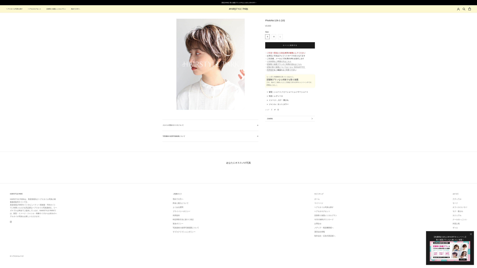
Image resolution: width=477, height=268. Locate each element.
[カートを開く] (469, 8)
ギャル (455, 228)
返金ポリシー (178, 224)
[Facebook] (271, 109)
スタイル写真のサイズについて (173, 125)
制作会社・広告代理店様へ (324, 236)
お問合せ (317, 224)
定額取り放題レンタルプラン (56, 9)
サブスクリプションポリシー (184, 232)
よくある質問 (178, 207)
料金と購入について (180, 203)
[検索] (464, 9)
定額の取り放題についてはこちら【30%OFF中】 (286, 67)
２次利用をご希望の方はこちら (279, 61)
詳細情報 (270, 118)
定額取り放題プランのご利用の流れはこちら (284, 64)
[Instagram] (11, 221)
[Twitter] (275, 109)
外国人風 (456, 224)
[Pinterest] (278, 109)
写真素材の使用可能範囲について (174, 136)
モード (455, 203)
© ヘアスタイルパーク (17, 256)
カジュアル (457, 215)
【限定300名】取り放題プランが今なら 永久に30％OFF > (238, 2)
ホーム (317, 199)
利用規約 (270, 70)
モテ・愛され (458, 211)
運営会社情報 (319, 232)
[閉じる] (471, 234)
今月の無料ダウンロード (324, 219)
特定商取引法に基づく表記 (183, 219)
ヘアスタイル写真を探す (14, 9)
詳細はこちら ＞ (272, 85)
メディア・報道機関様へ (324, 228)
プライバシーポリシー (181, 211)
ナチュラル (457, 199)
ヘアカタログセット (34, 9)
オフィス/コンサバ (460, 207)
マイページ (318, 203)
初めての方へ (75, 9)
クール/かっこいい (460, 219)
